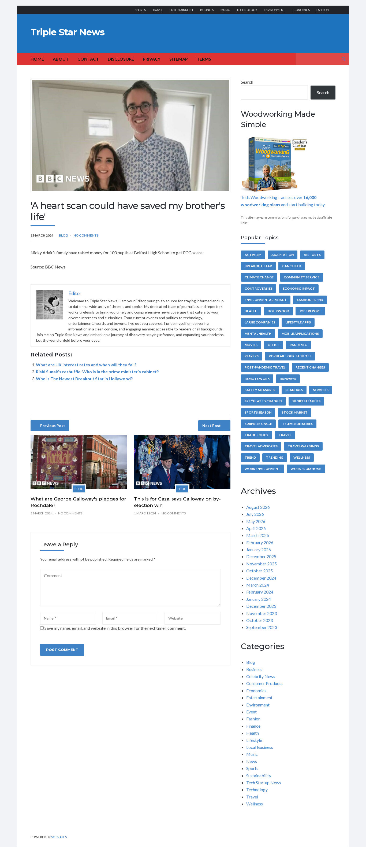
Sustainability (258, 775)
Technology (247, 10)
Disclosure (121, 58)
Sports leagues (306, 401)
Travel (157, 10)
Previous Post (52, 425)
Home (37, 58)
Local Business (259, 747)
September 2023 (261, 627)
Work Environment (262, 469)
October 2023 (259, 620)
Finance (253, 725)
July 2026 (255, 514)
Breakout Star (258, 266)
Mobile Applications (300, 334)
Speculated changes (263, 401)
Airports (312, 255)
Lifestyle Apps (298, 322)
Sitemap (178, 58)
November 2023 (261, 613)
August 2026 (258, 507)
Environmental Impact (266, 300)
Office (273, 345)
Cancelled (291, 266)
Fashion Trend (310, 300)
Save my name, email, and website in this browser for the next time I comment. (115, 628)
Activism (253, 255)
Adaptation (282, 255)
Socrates (59, 837)
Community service (301, 277)
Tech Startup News (263, 782)
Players (252, 356)
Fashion (322, 10)
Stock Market (295, 412)
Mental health (258, 334)
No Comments (86, 235)
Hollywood (278, 311)
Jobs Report (310, 311)
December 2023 (261, 606)
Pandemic (298, 345)
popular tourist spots (290, 356)
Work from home (306, 469)
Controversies (258, 288)
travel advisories (261, 446)
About (61, 58)
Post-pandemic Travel (265, 367)
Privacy (151, 58)
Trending (274, 457)
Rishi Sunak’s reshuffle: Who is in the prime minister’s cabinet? (97, 371)
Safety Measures (260, 390)
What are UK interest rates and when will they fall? (86, 364)
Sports (140, 10)
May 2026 (255, 521)
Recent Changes (310, 367)
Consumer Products (264, 683)
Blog (63, 235)
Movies (251, 345)
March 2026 (257, 535)
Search (247, 81)
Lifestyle (254, 740)
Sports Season (258, 412)
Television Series (297, 424)
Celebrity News (260, 676)
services (320, 390)
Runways (288, 379)
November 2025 (261, 563)
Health (251, 311)
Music (225, 10)
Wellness (301, 457)
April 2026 (256, 528)
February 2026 (259, 542)
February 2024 (259, 591)
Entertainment (181, 10)
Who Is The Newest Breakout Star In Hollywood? (84, 378)
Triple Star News (67, 32)
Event (251, 711)
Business (207, 10)
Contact (88, 58)
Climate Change (259, 277)
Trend (250, 457)
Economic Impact (299, 288)
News (251, 761)
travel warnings (303, 446)
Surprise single (258, 424)
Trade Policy (256, 435)
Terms (204, 58)
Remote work (257, 379)
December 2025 (261, 556)
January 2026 (258, 549)
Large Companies (260, 322)
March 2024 (257, 584)
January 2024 (258, 599)
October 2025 (259, 570)
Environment (274, 10)
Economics (301, 10)
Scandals (294, 390)
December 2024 (261, 577)
